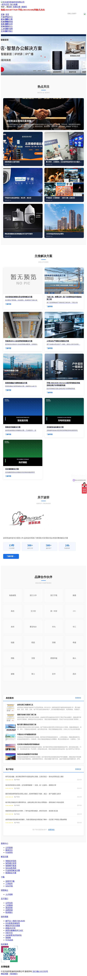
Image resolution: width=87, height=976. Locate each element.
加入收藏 (13, 4)
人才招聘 (4, 29)
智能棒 (8, 938)
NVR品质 (9, 940)
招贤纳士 (4, 890)
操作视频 (4, 917)
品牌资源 (9, 910)
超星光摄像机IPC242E (14, 930)
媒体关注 (9, 850)
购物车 (24, 7)
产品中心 (4, 17)
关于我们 (4, 31)
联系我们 (9, 912)
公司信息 (9, 903)
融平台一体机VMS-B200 (15, 921)
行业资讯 (9, 852)
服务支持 (4, 24)
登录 (10, 7)
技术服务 (4, 944)
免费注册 (16, 7)
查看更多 (78, 698)
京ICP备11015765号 (40, 971)
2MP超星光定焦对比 (13, 935)
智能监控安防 (10, 861)
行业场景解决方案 (12, 870)
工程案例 (9, 905)
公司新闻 (9, 848)
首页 (3, 14)
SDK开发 (9, 886)
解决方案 (4, 19)
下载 (3, 877)
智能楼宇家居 (10, 866)
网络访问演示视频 (12, 926)
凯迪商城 (4, 22)
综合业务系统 (10, 868)
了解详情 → (11, 556)
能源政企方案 (10, 873)
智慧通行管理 (10, 863)
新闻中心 (4, 26)
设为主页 (5, 4)
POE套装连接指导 (12, 923)
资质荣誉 (9, 908)
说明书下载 (9, 881)
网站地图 (4, 974)
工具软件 (9, 884)
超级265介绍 (10, 928)
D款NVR (9, 933)
